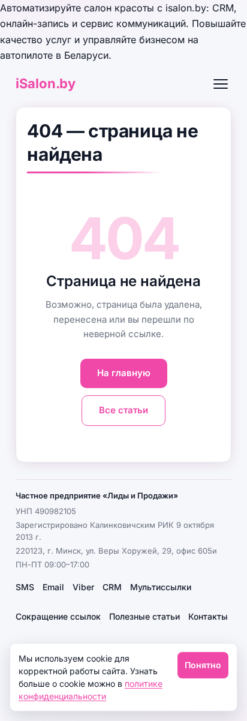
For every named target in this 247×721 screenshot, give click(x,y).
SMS (25, 587)
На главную (123, 372)
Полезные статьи (144, 616)
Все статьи (123, 410)
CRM (112, 587)
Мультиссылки (160, 587)
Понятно (203, 665)
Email (53, 587)
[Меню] (220, 84)
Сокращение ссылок (58, 616)
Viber (83, 587)
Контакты (208, 616)
